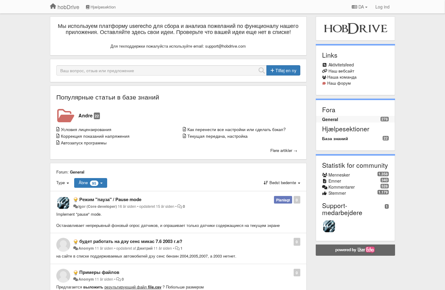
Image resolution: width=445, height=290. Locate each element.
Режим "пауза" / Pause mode (110, 199)
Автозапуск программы (84, 143)
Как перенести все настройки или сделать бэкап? (236, 129)
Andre (88, 115)
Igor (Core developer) (97, 206)
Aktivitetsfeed (341, 65)
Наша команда (342, 77)
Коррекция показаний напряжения (95, 136)
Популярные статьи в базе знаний (107, 96)
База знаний (335, 138)
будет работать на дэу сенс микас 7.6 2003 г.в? (130, 241)
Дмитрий (145, 248)
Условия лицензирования (86, 129)
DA (361, 7)
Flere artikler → (283, 150)
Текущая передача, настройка (217, 136)
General (77, 172)
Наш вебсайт (341, 71)
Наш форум (339, 83)
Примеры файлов (99, 272)
